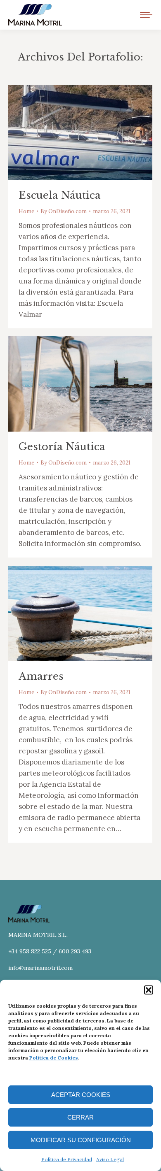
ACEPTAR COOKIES (80, 1094)
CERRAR (80, 1117)
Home (26, 211)
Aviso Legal (110, 1159)
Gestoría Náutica (62, 447)
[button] (148, 990)
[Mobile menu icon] (146, 14)
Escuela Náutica (60, 195)
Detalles (92, 132)
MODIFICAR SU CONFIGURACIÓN (81, 1139)
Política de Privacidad (66, 1159)
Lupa (69, 132)
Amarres (41, 676)
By (63, 211)
